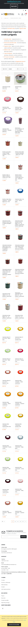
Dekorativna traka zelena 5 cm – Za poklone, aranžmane (6, 295)
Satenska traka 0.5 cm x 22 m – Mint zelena (6, 360)
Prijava (2, 595)
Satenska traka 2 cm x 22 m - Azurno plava (19, 200)
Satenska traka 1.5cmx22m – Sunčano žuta (18, 425)
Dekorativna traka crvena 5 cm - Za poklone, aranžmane (19, 317)
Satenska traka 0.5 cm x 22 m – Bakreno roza (6, 382)
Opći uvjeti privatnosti (5, 589)
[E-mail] (26, 10)
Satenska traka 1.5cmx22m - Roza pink (6, 108)
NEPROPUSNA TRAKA (18, 87)
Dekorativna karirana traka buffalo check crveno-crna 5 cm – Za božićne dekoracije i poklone (6, 272)
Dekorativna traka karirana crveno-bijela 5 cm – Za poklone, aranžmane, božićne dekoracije (19, 223)
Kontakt (3, 587)
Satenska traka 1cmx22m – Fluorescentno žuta (6, 425)
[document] (14, 621)
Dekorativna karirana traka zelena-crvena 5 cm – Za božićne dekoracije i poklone (19, 247)
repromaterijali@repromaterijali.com (8, 564)
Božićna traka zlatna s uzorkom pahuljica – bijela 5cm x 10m (19, 153)
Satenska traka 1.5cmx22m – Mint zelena (6, 469)
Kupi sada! (14, 6)
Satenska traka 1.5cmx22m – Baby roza (19, 490)
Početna (1, 18)
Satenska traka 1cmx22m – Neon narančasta (19, 382)
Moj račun (3, 598)
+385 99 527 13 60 (4, 560)
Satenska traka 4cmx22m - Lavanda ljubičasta (6, 130)
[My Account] (22, 14)
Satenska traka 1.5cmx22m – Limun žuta (19, 469)
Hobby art (6, 18)
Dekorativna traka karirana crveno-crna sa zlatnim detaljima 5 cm (6, 222)
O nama (3, 580)
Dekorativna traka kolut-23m (6, 87)
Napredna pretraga (5, 602)
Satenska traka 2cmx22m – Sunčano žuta (19, 513)
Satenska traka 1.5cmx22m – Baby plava (19, 447)
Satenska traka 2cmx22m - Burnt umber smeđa (19, 108)
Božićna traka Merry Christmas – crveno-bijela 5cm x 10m (6, 200)
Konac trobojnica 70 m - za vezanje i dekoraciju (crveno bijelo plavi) (19, 130)
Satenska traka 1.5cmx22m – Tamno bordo (5, 491)
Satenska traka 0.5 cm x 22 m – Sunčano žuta (19, 338)
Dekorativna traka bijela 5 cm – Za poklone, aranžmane (6, 317)
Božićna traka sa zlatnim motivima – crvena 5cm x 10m (6, 176)
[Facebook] (23, 10)
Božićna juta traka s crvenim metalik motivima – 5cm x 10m (6, 153)
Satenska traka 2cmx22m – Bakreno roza (6, 513)
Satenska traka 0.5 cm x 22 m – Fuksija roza (19, 360)
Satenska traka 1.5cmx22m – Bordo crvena (6, 447)
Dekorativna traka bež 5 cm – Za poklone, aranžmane (19, 295)
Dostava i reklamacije (5, 582)
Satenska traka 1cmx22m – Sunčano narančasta (19, 403)
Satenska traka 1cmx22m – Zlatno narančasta (6, 403)
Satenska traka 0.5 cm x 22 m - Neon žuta (6, 338)
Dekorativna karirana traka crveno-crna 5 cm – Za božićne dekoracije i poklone (19, 271)
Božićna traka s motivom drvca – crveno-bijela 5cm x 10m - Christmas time (19, 177)
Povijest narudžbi (4, 600)
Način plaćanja (4, 584)
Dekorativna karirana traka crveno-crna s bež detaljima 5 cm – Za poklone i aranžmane (6, 248)
